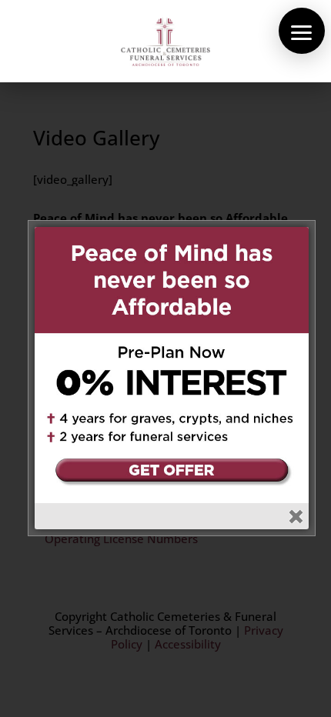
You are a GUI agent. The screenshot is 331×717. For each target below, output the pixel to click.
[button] (302, 31)
